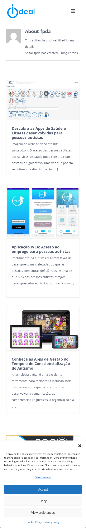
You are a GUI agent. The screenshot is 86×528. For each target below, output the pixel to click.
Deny (43, 501)
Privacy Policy (51, 522)
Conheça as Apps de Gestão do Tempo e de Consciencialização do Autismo (41, 364)
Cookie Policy (34, 522)
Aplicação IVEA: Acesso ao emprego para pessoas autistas (41, 249)
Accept (43, 489)
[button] (80, 446)
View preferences (43, 512)
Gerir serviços (43, 477)
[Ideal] (20, 5)
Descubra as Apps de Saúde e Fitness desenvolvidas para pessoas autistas (39, 133)
